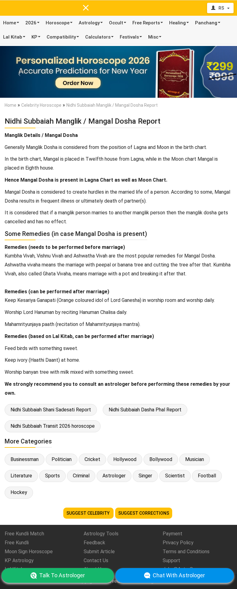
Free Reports (146, 23)
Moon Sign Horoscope (29, 551)
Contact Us (96, 560)
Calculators (97, 37)
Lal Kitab (12, 37)
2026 (30, 23)
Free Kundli (17, 543)
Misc (153, 37)
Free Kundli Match (24, 534)
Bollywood (160, 459)
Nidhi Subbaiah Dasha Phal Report (145, 410)
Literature (21, 476)
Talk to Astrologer (62, 575)
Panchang (206, 23)
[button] (17, 72)
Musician (194, 459)
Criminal (81, 476)
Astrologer (114, 476)
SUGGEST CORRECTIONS (143, 513)
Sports (52, 476)
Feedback (94, 543)
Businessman (24, 459)
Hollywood (124, 459)
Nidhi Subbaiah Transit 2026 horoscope (52, 426)
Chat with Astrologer (179, 575)
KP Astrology (19, 560)
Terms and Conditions (186, 551)
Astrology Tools (101, 534)
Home (9, 23)
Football (207, 476)
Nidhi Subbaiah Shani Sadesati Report (50, 410)
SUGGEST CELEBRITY (88, 513)
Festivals (129, 37)
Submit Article (99, 551)
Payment (172, 534)
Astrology (89, 23)
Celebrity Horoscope (41, 105)
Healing (177, 23)
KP (34, 37)
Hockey (18, 492)
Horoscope (57, 23)
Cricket (92, 459)
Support (171, 560)
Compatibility (61, 37)
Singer (145, 476)
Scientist (175, 476)
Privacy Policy (178, 543)
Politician (62, 459)
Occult (116, 23)
